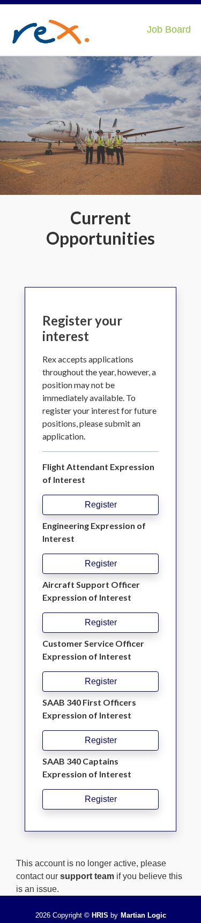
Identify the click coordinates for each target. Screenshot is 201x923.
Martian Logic (143, 915)
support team (87, 876)
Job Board (169, 29)
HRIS (100, 915)
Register (101, 504)
